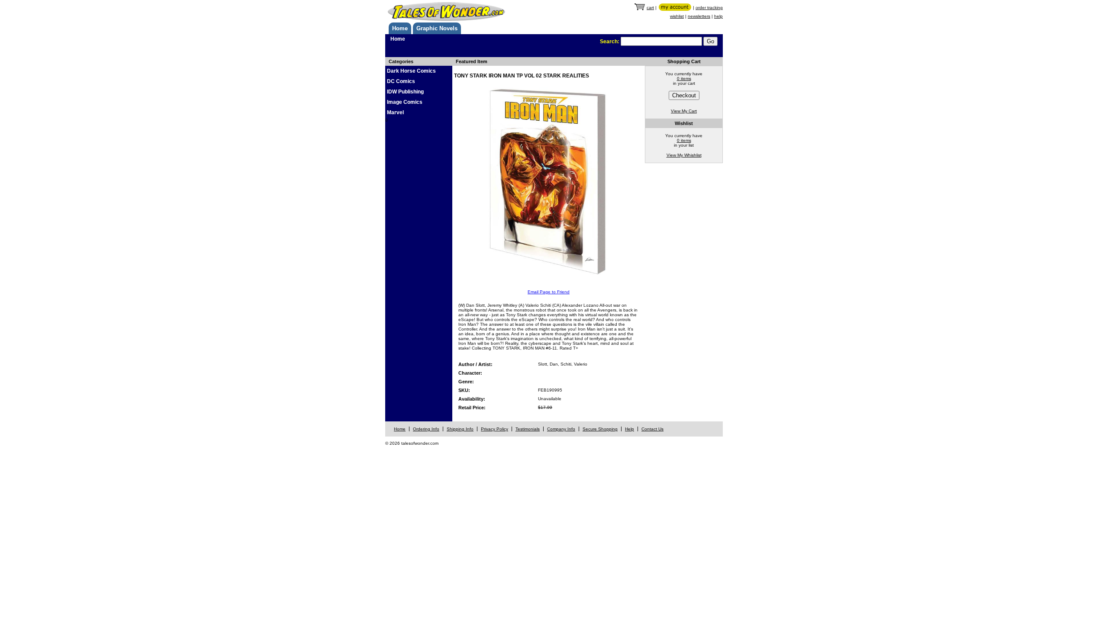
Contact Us (652, 429)
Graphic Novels (436, 28)
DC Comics (401, 81)
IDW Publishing (405, 92)
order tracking (709, 7)
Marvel (395, 112)
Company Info (561, 429)
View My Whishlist (684, 155)
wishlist (677, 16)
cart (650, 7)
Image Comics (404, 102)
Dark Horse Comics (411, 71)
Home (400, 28)
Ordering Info (426, 429)
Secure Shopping (600, 429)
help (718, 16)
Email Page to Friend (549, 291)
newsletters (699, 16)
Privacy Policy (494, 429)
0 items (684, 78)
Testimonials (527, 429)
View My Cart (684, 111)
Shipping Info (460, 429)
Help (629, 429)
